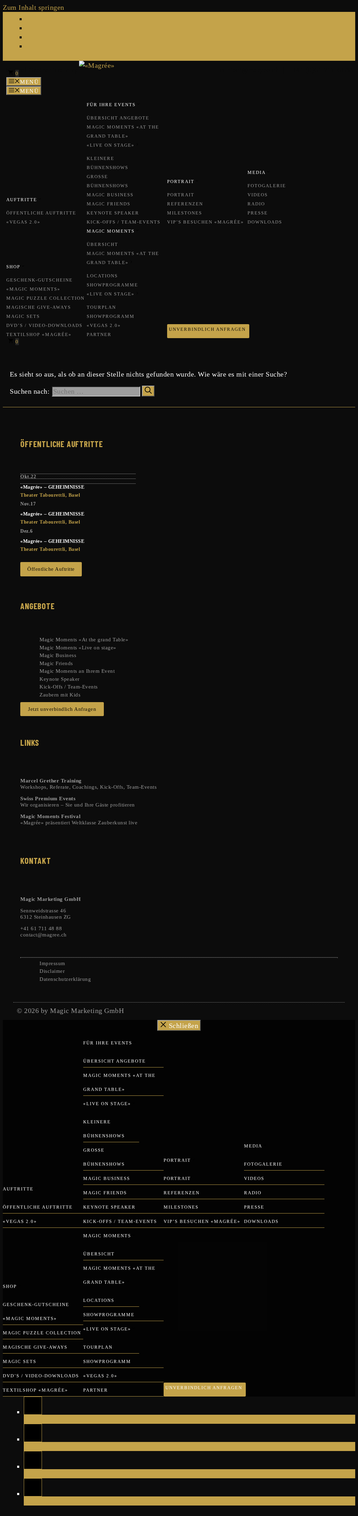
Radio (256, 203)
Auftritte (21, 199)
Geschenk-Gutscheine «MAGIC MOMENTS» (39, 284)
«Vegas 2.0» (23, 222)
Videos (258, 194)
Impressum (52, 963)
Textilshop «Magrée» (39, 334)
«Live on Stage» (111, 294)
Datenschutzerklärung (65, 979)
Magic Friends (108, 203)
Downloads (265, 222)
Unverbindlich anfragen (207, 329)
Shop (13, 266)
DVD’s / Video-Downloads (44, 325)
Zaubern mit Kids (60, 695)
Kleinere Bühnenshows (107, 163)
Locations (102, 275)
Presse (258, 213)
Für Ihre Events (111, 104)
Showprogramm (111, 316)
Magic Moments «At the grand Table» (84, 639)
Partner (99, 334)
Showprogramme (112, 284)
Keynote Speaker (113, 213)
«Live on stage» (111, 145)
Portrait (180, 181)
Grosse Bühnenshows (107, 181)
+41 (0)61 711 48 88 (320, 70)
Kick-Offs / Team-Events (123, 222)
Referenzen (185, 203)
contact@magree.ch (247, 70)
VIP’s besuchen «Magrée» (205, 222)
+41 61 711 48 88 (41, 928)
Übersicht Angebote (118, 118)
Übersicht (102, 244)
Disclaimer (52, 971)
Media (257, 172)
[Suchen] (148, 391)
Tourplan (101, 307)
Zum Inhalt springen (33, 7)
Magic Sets (23, 316)
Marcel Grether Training (42, 70)
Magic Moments (111, 231)
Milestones (184, 213)
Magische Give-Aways (38, 307)
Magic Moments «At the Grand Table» (123, 131)
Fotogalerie (267, 185)
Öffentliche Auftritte (41, 213)
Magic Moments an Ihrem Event (77, 671)
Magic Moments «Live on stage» (78, 647)
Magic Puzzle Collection (45, 298)
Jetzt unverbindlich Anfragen (62, 709)
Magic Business (110, 194)
